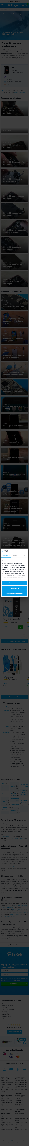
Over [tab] (24, 555)
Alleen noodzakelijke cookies (14, 593)
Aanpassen (13, 588)
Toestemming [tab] (6, 555)
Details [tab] (15, 555)
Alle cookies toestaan (15, 583)
